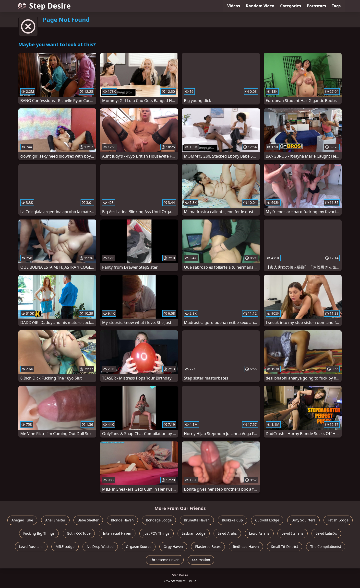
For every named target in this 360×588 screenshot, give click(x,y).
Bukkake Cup (232, 520)
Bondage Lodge (159, 520)
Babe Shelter (88, 520)
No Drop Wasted (100, 546)
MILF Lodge (65, 546)
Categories (290, 6)
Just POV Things (156, 533)
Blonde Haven (122, 520)
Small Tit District (284, 546)
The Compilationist (325, 546)
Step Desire (50, 6)
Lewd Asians (259, 533)
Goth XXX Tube (79, 533)
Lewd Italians (292, 533)
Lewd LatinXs (326, 533)
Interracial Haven (117, 533)
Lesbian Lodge (193, 533)
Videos (233, 6)
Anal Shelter (55, 520)
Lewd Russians (31, 546)
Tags (336, 6)
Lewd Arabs (227, 533)
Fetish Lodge (338, 520)
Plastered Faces (208, 546)
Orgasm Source (138, 546)
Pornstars (316, 6)
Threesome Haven (165, 559)
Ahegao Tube (22, 520)
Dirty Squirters (303, 520)
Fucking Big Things (39, 533)
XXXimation (201, 559)
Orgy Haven (173, 546)
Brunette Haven (197, 520)
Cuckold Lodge (267, 520)
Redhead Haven (246, 546)
